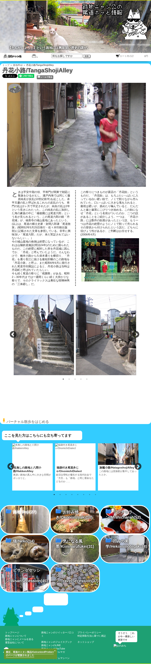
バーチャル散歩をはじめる (27, 422)
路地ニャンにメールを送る (19, 639)
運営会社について (14, 642)
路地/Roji (18, 65)
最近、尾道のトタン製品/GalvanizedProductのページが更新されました (30, 654)
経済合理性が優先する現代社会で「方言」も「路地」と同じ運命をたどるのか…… (75, 474)
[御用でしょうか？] (75, 609)
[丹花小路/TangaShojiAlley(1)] (78, 134)
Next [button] (136, 335)
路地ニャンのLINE (51, 645)
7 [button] (90, 494)
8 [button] (96, 494)
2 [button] (69, 379)
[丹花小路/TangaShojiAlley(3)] (106, 334)
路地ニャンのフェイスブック (56, 642)
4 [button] (81, 379)
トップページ (12, 632)
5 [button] (87, 379)
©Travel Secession (143, 45)
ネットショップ (85, 642)
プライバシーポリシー (89, 632)
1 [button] (63, 379)
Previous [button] (13, 335)
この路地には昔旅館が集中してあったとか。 (118, 471)
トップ (5, 65)
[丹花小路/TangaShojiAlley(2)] (44, 334)
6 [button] (84, 494)
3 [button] (75, 379)
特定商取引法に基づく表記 (91, 635)
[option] (44, 335)
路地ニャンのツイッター (54, 632)
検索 (87, 56)
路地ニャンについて (15, 635)
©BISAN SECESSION (127, 45)
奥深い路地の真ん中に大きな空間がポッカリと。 (32, 473)
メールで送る (46, 77)
